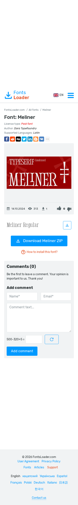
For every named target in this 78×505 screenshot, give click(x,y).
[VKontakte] (41, 139)
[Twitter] (24, 139)
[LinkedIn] (29, 139)
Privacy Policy (51, 461)
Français (16, 482)
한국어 (39, 489)
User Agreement (28, 461)
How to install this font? (42, 252)
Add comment (22, 351)
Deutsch (39, 482)
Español (62, 476)
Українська (47, 476)
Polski (28, 482)
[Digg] (18, 139)
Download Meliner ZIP (43, 240)
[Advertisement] (39, 44)
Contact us (39, 498)
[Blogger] (35, 139)
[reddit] (12, 139)
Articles (39, 467)
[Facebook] (6, 139)
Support (52, 467)
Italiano (52, 482)
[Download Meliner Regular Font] (67, 225)
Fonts (21, 95)
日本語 (63, 482)
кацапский (30, 476)
